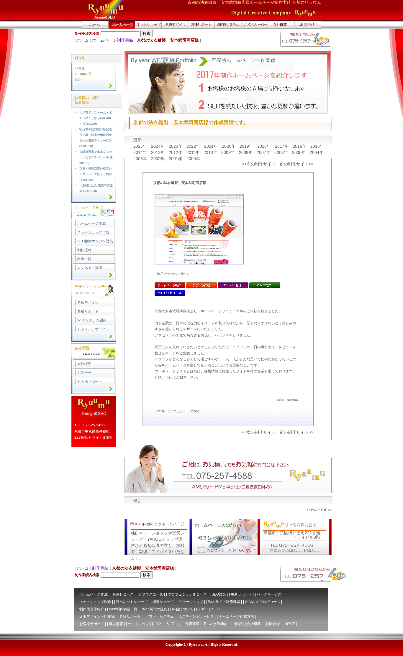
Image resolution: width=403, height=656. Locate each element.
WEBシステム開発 (92, 320)
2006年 (281, 152)
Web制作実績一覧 (123, 609)
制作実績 (100, 568)
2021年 (211, 146)
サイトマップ (138, 624)
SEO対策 (219, 594)
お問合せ (84, 373)
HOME (289, 624)
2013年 (158, 152)
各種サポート (88, 311)
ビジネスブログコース (262, 602)
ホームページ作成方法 (236, 616)
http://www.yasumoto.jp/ (172, 273)
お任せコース (123, 594)
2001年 (176, 158)
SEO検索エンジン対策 (95, 241)
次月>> (79, 79)
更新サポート (241, 594)
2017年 (282, 146)
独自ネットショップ (132, 602)
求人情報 (116, 624)
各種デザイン (88, 302)
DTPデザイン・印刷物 (97, 616)
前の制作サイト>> (296, 164)
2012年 (176, 152)
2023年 (176, 146)
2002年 (158, 158)
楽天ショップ (163, 602)
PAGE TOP (319, 510)
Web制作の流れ (154, 609)
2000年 (193, 158)
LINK (158, 624)
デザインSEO (208, 609)
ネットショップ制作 (95, 602)
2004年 (316, 152)
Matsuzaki (292, 399)
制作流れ (84, 250)
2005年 (299, 152)
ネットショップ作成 (93, 232)
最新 (137, 140)
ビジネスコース (150, 594)
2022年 (193, 146)
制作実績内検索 (87, 34)
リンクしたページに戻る (183, 411)
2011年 (193, 152)
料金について (182, 609)
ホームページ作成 (91, 223)
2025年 (140, 146)
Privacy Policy (215, 624)
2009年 (228, 152)
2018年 (264, 146)
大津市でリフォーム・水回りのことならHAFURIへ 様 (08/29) (95, 118)
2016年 (300, 146)
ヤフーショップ (190, 602)
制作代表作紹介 (91, 609)
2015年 (317, 146)
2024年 (158, 146)
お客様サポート (89, 381)
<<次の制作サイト (259, 164)
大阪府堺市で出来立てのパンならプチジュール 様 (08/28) (96, 157)
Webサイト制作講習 (224, 602)
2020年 (229, 146)
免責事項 (192, 624)
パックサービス (269, 594)
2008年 (246, 152)
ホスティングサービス (196, 616)
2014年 (140, 152)
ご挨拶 (236, 624)
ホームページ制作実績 (112, 40)
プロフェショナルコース (187, 594)
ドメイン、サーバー (93, 329)
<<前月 (79, 68)
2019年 (247, 146)
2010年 (211, 152)
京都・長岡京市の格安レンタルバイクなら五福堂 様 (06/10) (95, 174)
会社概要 (84, 364)
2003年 (140, 158)
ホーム (83, 40)
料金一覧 (84, 259)
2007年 (264, 152)
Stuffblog (173, 624)
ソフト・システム (159, 616)
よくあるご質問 (89, 268)
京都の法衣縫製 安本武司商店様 (179, 183)
